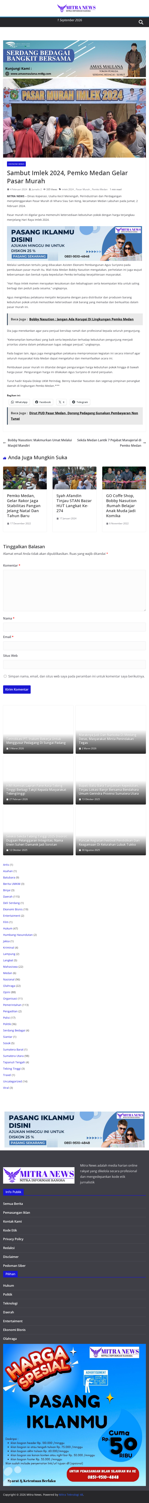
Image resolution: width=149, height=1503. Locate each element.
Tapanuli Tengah (14, 1062)
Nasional (9, 979)
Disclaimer (11, 1257)
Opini (6, 992)
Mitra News (34, 1494)
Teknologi (10, 1303)
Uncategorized (12, 1081)
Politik (7, 1024)
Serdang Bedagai (14, 1030)
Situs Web (10, 655)
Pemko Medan (99, 189)
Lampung (9, 954)
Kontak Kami (12, 1221)
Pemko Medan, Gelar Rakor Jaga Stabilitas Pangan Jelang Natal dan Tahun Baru (24, 505)
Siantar (7, 1037)
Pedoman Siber (14, 1266)
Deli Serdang (11, 903)
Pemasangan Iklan (16, 1212)
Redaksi (9, 1248)
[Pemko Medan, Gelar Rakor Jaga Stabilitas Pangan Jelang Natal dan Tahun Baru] (25, 469)
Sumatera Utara (13, 1056)
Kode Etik (10, 1230)
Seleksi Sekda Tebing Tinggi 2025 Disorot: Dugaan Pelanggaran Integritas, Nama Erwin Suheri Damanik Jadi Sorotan (37, 840)
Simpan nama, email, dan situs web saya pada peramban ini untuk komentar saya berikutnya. (76, 676)
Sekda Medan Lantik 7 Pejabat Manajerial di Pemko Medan (109, 443)
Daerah (8, 896)
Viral (6, 1088)
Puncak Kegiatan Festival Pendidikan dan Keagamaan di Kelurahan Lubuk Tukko (109, 842)
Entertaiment (11, 915)
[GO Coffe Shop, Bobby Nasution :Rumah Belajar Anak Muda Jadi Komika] (124, 469)
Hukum (7, 928)
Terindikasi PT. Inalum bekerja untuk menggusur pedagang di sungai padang (36, 741)
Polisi (6, 1017)
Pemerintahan (12, 1005)
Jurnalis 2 (37, 189)
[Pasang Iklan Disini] (74, 229)
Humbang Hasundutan (18, 935)
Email (8, 637)
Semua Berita (13, 1204)
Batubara (9, 877)
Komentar (11, 565)
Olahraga (9, 986)
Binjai (6, 890)
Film (6, 922)
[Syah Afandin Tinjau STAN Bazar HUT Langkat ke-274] (74, 469)
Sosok (6, 1043)
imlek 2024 (68, 189)
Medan (7, 973)
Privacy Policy (13, 1239)
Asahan (8, 871)
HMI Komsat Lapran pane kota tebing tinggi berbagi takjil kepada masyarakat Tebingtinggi (36, 790)
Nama (9, 618)
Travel (7, 1075)
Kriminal (8, 947)
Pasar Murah (83, 189)
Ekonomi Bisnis (16, 164)
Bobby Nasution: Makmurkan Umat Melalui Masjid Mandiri (40, 443)
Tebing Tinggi (12, 1068)
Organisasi (10, 998)
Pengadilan (10, 1011)
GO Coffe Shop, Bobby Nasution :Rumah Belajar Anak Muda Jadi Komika (121, 505)
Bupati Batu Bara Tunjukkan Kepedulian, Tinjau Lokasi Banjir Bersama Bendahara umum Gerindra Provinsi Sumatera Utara (109, 790)
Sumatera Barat (13, 1049)
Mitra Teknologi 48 (71, 1494)
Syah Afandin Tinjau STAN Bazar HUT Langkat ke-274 (74, 503)
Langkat (8, 960)
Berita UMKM (11, 884)
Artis (6, 864)
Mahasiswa (10, 966)
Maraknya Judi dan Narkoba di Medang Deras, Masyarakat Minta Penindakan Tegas (108, 739)
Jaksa (6, 941)
